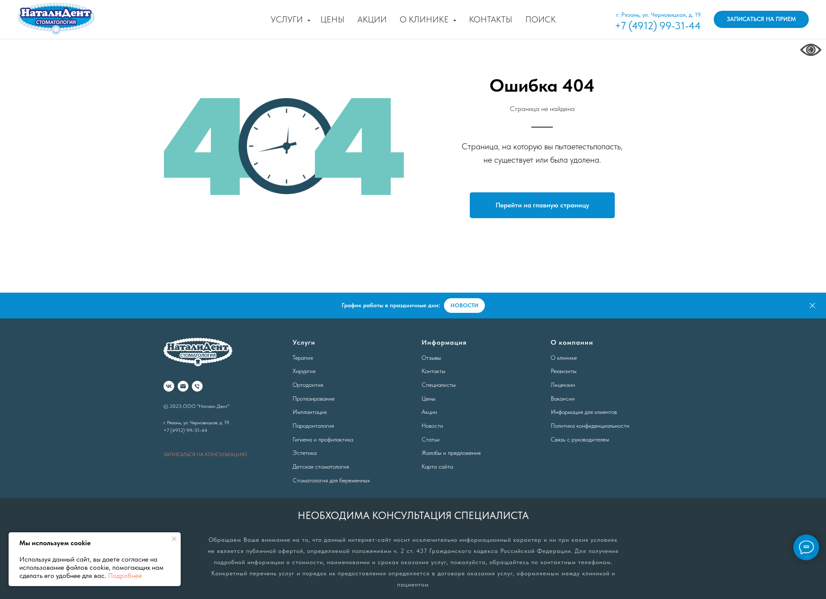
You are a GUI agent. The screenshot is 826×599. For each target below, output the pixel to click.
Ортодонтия (308, 384)
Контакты (490, 19)
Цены (333, 19)
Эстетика (305, 452)
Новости (432, 425)
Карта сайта (437, 466)
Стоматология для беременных (331, 480)
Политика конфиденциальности (590, 425)
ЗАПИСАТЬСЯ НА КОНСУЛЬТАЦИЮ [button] (205, 454)
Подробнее (125, 575)
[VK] (168, 386)
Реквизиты (563, 370)
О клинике (564, 357)
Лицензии (563, 384)
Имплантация (310, 411)
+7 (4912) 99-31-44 (658, 25)
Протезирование (314, 398)
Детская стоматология (321, 466)
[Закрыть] (812, 306)
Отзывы (431, 357)
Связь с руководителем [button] (580, 439)
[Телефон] (197, 386)
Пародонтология (313, 425)
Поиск (540, 19)
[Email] (183, 386)
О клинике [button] (425, 19)
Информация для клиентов (584, 411)
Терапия (303, 357)
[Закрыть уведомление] (174, 538)
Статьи (431, 439)
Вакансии (563, 398)
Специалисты (439, 384)
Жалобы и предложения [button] (451, 452)
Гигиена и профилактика (323, 439)
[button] (761, 19)
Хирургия (304, 370)
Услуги (288, 19)
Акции (372, 19)
